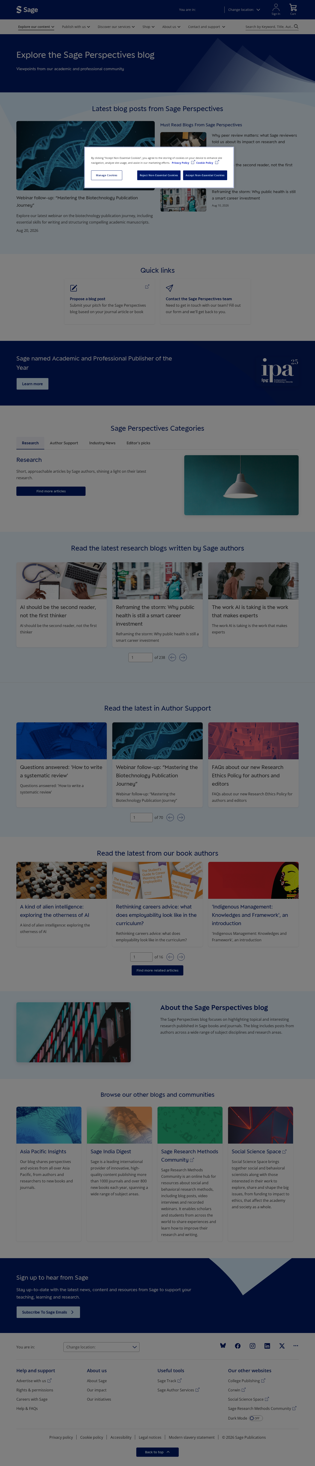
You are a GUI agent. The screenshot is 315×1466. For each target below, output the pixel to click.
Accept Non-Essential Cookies (205, 175)
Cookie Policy (205, 162)
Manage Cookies (106, 175)
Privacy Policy (181, 162)
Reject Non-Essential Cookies (159, 175)
